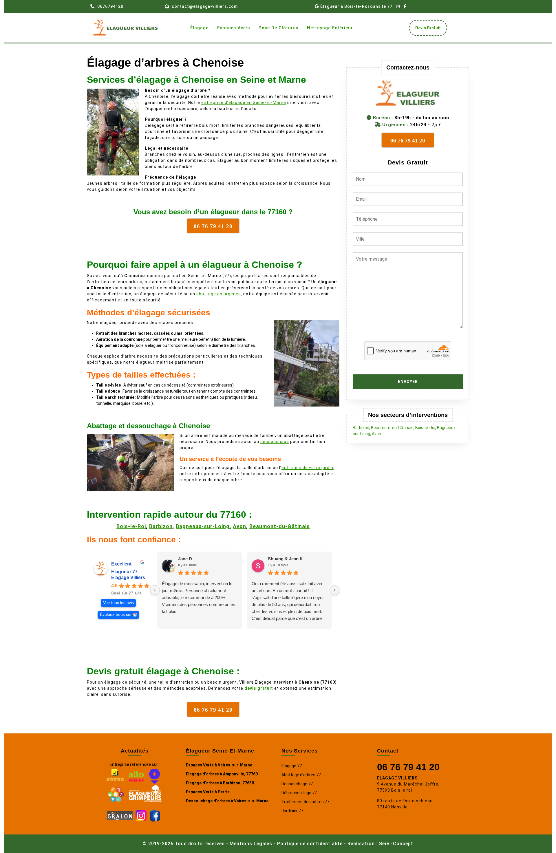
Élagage (199, 27)
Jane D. (185, 558)
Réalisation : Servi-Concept (380, 843)
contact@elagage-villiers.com (205, 6)
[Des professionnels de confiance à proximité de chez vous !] (116, 793)
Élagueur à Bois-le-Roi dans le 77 (356, 6)
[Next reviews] (334, 590)
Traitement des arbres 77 (305, 801)
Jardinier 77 (292, 810)
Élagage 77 (291, 766)
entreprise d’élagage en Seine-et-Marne (243, 102)
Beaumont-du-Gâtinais (279, 526)
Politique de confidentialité (310, 843)
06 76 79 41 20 (408, 767)
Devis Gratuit (430, 29)
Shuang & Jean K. (286, 558)
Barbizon (161, 526)
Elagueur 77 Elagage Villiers (128, 574)
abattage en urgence (218, 294)
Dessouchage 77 (297, 783)
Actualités (135, 751)
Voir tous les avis (118, 603)
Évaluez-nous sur (116, 614)
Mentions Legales (251, 843)
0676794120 (110, 6)
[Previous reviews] (155, 590)
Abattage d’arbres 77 (301, 775)
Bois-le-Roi (131, 526)
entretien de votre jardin (307, 467)
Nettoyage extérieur (330, 27)
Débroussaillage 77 (299, 792)
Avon (239, 526)
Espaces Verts (233, 27)
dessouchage (274, 441)
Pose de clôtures (278, 27)
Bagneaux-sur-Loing (203, 526)
